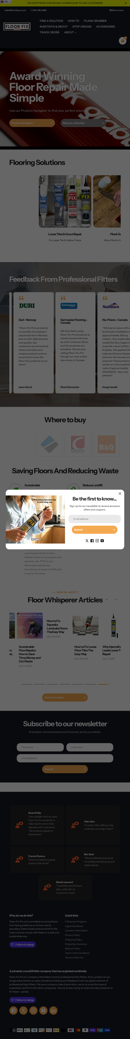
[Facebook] (92, 540)
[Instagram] (97, 540)
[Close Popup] (120, 493)
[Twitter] (87, 540)
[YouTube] (102, 540)
